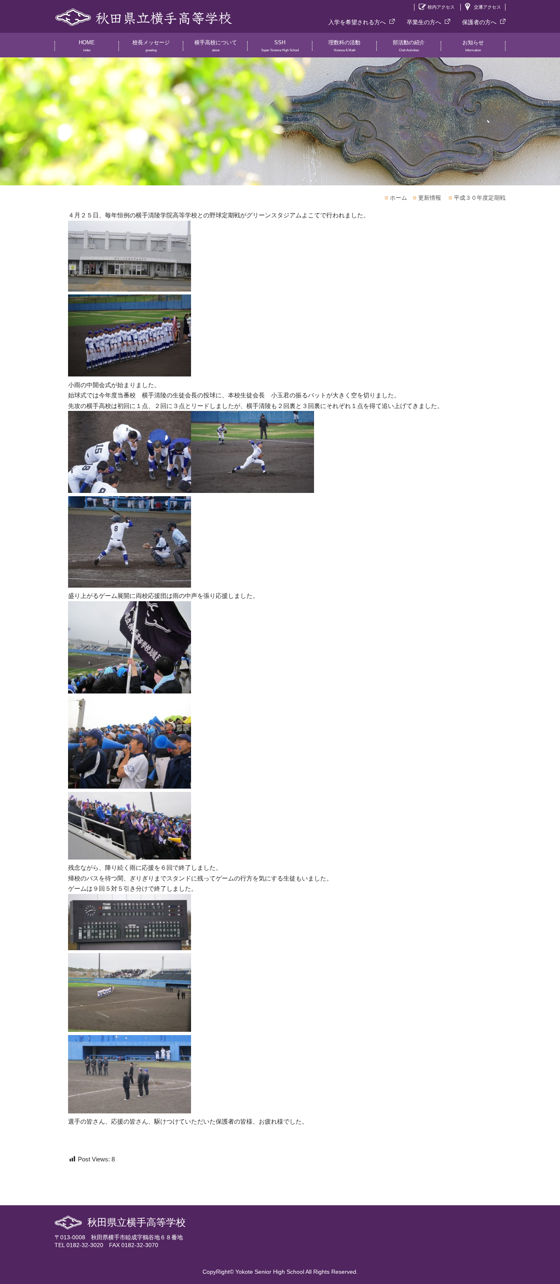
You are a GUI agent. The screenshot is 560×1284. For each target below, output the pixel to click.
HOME (87, 45)
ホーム (398, 197)
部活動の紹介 (409, 45)
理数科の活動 (344, 45)
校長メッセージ (151, 45)
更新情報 (429, 197)
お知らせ (473, 45)
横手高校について (215, 45)
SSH (280, 45)
